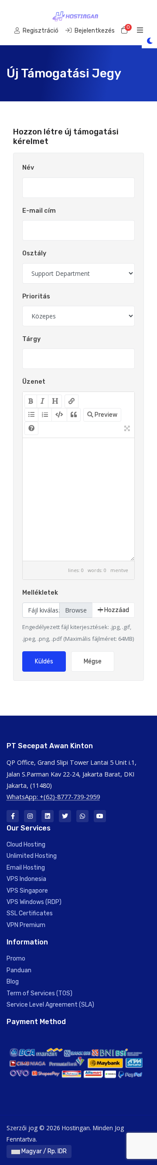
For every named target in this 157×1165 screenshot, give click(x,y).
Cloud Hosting (26, 844)
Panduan (19, 970)
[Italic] (42, 401)
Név (28, 167)
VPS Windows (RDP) (34, 902)
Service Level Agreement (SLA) (50, 1004)
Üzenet (33, 381)
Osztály (34, 253)
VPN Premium (26, 925)
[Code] (59, 415)
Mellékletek (40, 592)
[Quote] (74, 415)
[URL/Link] (71, 401)
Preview (105, 414)
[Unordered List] (31, 415)
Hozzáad (116, 610)
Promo (16, 958)
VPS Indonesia (26, 879)
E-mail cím (39, 210)
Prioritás (36, 296)
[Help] (31, 428)
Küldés (44, 661)
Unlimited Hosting (32, 856)
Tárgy (31, 339)
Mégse (93, 661)
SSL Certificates (30, 913)
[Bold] (30, 401)
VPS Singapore (27, 890)
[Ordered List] (45, 415)
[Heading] (55, 401)
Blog (13, 981)
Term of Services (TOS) (39, 993)
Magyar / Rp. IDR (43, 1151)
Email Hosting (26, 867)
